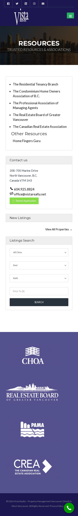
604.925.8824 (23, 189)
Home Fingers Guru (27, 141)
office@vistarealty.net (29, 194)
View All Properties (58, 229)
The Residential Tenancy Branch (35, 84)
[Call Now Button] (69, 508)
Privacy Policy (56, 506)
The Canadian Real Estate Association (40, 127)
